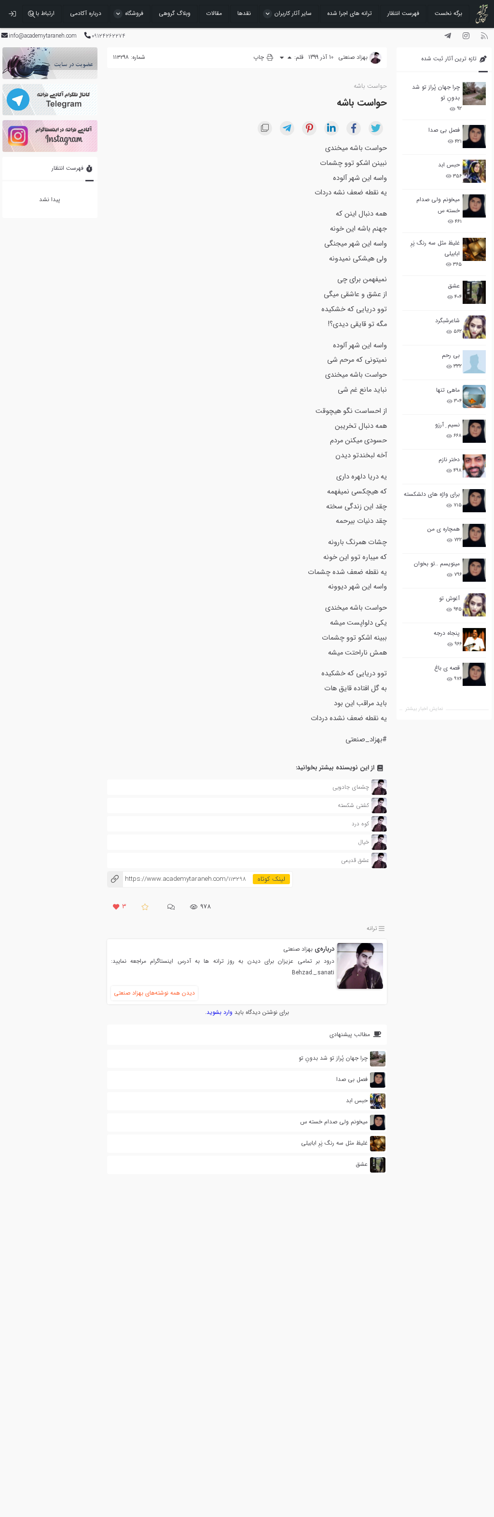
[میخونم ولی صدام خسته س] (474, 206)
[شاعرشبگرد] (474, 327)
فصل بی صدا (444, 130)
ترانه (372, 928)
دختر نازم (449, 459)
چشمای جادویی (350, 787)
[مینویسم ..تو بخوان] (474, 570)
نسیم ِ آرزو (447, 424)
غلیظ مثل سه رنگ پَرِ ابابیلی (435, 248)
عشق (454, 285)
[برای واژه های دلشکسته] (474, 500)
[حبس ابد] (474, 171)
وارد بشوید (219, 1012)
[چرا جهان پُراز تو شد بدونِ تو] (474, 93)
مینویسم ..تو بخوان (437, 563)
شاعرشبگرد (447, 320)
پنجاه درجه (447, 633)
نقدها (244, 13)
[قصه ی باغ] (474, 674)
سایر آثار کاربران (293, 13)
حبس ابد (449, 164)
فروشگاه (134, 13)
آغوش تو (449, 598)
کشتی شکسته (353, 805)
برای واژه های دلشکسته (432, 494)
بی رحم (451, 355)
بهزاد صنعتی (298, 949)
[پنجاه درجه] (474, 640)
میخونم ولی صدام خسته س (438, 205)
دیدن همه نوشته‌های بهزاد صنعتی (154, 993)
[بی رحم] (474, 361)
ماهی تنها (448, 390)
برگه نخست (448, 13)
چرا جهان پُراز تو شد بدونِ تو (436, 92)
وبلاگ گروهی (175, 13)
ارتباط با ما (42, 13)
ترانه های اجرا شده (349, 13)
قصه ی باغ (447, 667)
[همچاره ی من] (474, 535)
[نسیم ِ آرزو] (474, 431)
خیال (363, 842)
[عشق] (474, 292)
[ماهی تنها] (474, 396)
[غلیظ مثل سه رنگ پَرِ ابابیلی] (474, 249)
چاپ (259, 57)
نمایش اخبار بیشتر (424, 709)
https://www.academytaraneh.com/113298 (176, 879)
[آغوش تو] (474, 604)
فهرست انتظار (403, 13)
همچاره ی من (443, 528)
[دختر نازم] (474, 466)
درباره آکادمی (85, 13)
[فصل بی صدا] (474, 136)
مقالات (214, 13)
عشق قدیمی (355, 860)
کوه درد (360, 823)
